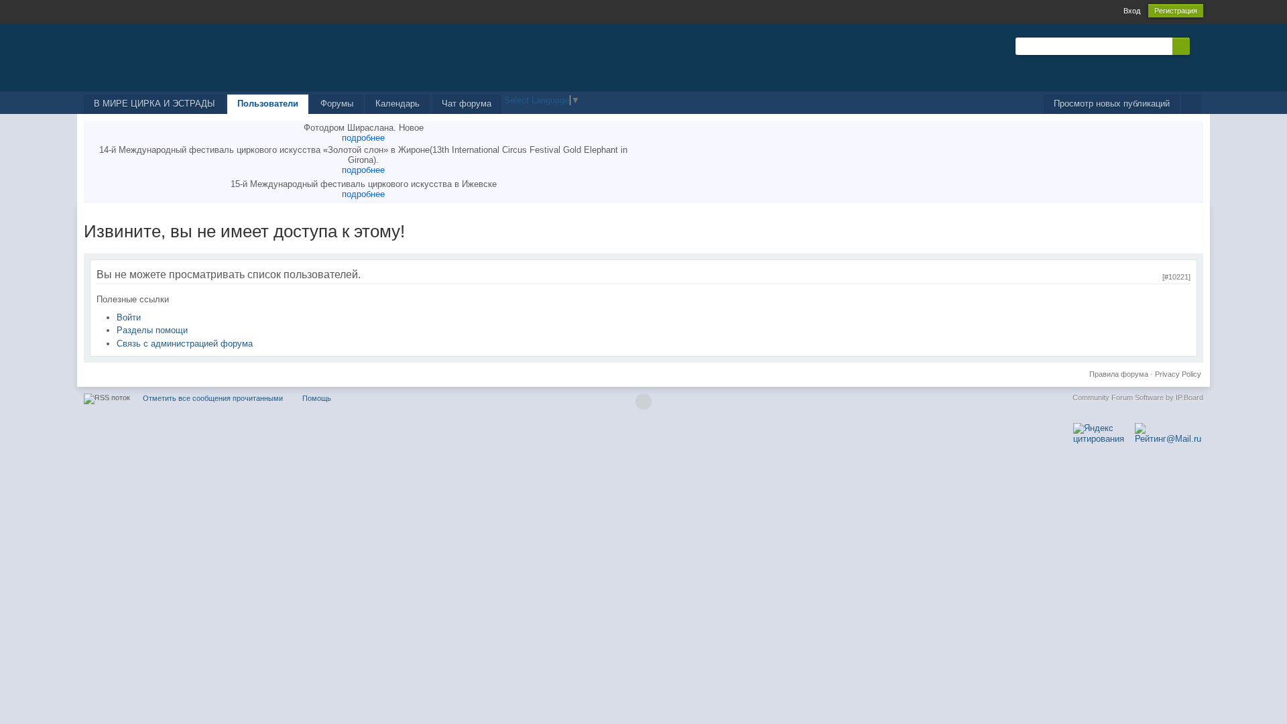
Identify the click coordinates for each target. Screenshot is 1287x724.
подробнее (363, 138)
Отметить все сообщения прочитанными (213, 398)
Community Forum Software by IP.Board (1137, 398)
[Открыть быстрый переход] (1191, 104)
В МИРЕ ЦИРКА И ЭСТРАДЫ (154, 104)
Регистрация (1175, 11)
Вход (1131, 11)
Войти (129, 317)
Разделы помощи (152, 330)
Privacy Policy (1178, 374)
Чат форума (466, 104)
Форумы (336, 104)
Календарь (397, 104)
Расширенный (1197, 45)
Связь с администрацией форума (185, 344)
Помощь (316, 398)
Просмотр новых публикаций (1112, 104)
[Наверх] (643, 402)
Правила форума (1118, 374)
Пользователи (267, 104)
